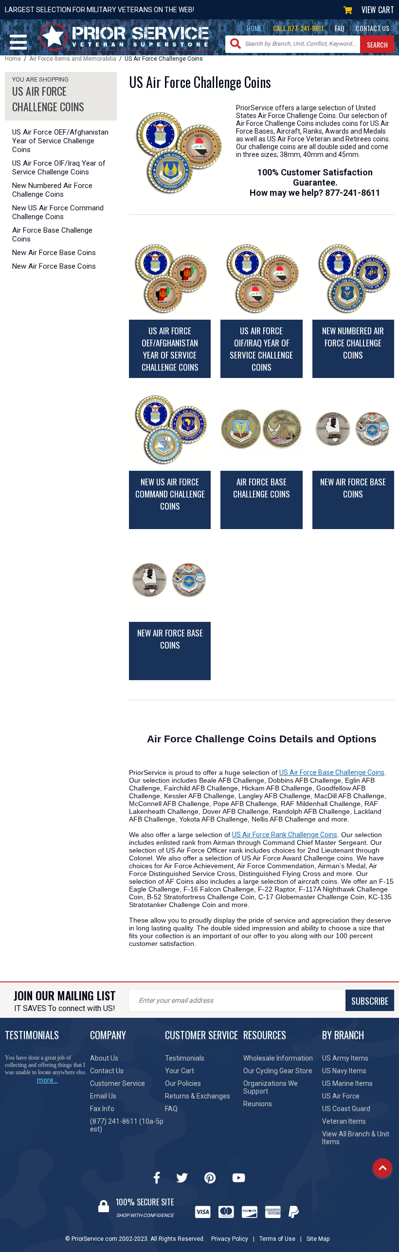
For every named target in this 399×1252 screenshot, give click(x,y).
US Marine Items (347, 1083)
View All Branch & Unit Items (355, 1138)
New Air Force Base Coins (54, 252)
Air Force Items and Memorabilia (72, 58)
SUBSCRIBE (369, 1001)
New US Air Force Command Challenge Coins (58, 212)
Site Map (318, 1238)
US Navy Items (344, 1071)
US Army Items (345, 1058)
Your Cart (179, 1071)
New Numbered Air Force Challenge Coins (52, 190)
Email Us (103, 1096)
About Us (104, 1058)
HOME (254, 28)
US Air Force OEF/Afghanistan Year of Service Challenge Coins (60, 141)
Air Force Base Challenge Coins (52, 234)
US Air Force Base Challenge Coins (331, 772)
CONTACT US (372, 28)
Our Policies (183, 1083)
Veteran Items (344, 1121)
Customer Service (117, 1083)
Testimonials (184, 1058)
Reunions (257, 1104)
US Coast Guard (346, 1109)
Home (13, 58)
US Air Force (341, 1096)
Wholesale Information (278, 1058)
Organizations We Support (270, 1087)
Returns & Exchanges (197, 1096)
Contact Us (107, 1071)
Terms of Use (277, 1238)
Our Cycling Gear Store (277, 1071)
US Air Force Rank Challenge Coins (284, 835)
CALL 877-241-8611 (298, 28)
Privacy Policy (229, 1238)
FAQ (340, 28)
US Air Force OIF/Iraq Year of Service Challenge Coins (59, 167)
